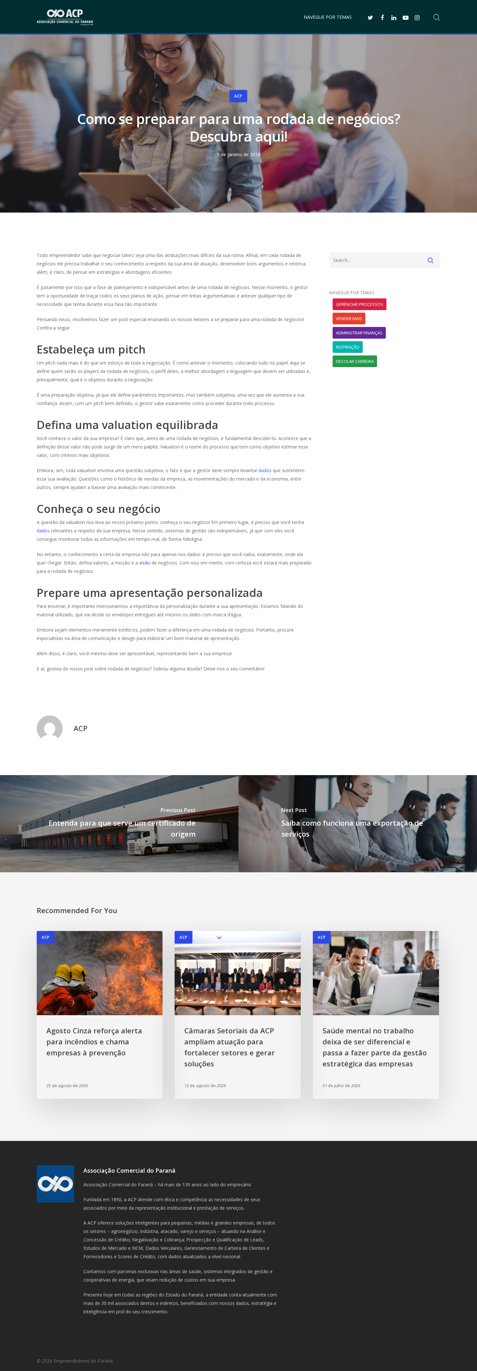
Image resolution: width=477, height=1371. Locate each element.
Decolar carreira (355, 361)
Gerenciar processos (359, 304)
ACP (238, 96)
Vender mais (349, 318)
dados (265, 470)
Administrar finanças (359, 333)
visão (145, 563)
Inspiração (348, 347)
